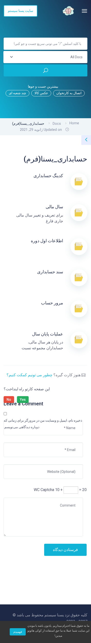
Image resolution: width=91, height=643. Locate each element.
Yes (23, 399)
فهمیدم (17, 632)
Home (74, 123)
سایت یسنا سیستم (20, 11)
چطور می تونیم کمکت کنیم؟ (29, 375)
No (9, 399)
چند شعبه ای (17, 93)
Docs (57, 123)
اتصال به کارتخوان (69, 93)
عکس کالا (41, 93)
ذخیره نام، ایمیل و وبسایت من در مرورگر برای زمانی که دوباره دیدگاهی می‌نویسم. (43, 423)
